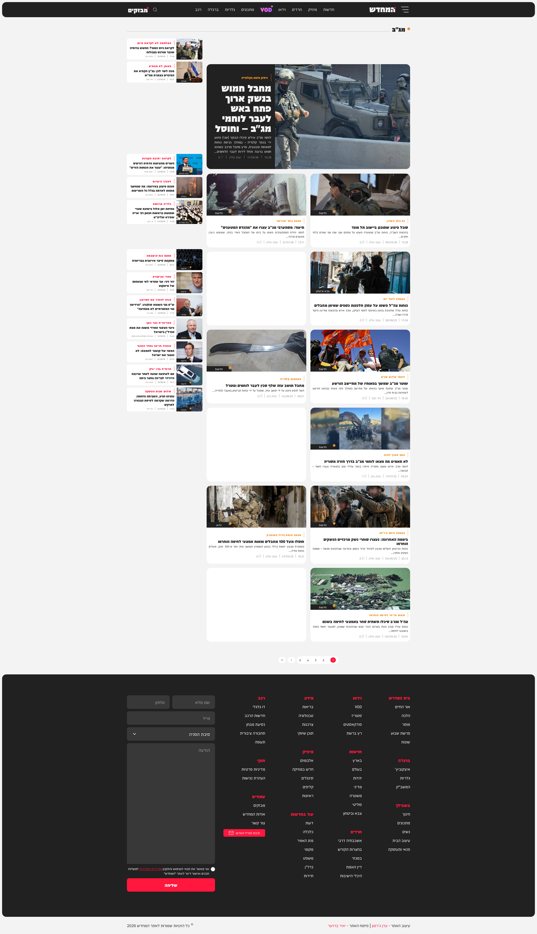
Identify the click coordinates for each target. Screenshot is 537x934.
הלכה (405, 715)
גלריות (230, 9)
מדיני (358, 786)
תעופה (260, 741)
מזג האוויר (305, 840)
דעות (309, 822)
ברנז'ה (213, 9)
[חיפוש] (155, 9)
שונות (405, 741)
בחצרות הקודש (350, 849)
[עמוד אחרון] (282, 660)
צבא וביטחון (352, 813)
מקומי (308, 849)
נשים (406, 831)
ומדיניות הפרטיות (150, 868)
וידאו (282, 9)
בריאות (307, 706)
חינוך (406, 814)
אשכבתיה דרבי (350, 840)
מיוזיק (312, 9)
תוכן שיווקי (305, 733)
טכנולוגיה (305, 715)
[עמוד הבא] (291, 660)
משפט (308, 858)
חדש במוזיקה (302, 769)
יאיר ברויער (337, 925)
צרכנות (307, 724)
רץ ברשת (354, 733)
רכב (198, 9)
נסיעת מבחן (255, 724)
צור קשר (258, 822)
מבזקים (259, 805)
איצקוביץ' (402, 769)
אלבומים (306, 760)
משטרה (355, 795)
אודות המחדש (254, 814)
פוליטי (357, 804)
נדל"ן (309, 866)
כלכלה (308, 831)
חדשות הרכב (255, 715)
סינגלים (307, 777)
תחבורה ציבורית (252, 733)
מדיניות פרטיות (253, 769)
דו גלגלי (259, 706)
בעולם (357, 769)
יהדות (357, 777)
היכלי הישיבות (351, 875)
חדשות (328, 9)
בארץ (357, 760)
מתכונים (247, 9)
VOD (266, 9)
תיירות (308, 875)
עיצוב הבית (401, 840)
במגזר (357, 858)
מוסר (406, 724)
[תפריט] (404, 9)
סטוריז (357, 715)
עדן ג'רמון (379, 925)
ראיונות (307, 795)
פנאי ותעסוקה (399, 849)
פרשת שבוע (400, 733)
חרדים (297, 9)
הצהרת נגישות (253, 777)
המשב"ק (403, 786)
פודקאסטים (352, 724)
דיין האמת (354, 866)
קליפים (308, 786)
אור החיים (402, 706)
